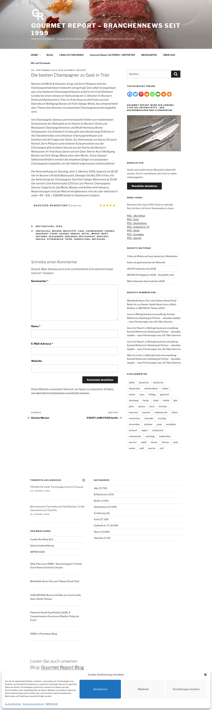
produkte (171, 424)
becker (57, 231)
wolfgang (98, 239)
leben (175, 412)
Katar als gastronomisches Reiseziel (146, 262)
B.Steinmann (101, 494)
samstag (150, 436)
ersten (165, 388)
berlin (132, 382)
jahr (176, 400)
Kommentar (39, 281)
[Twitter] (135, 94)
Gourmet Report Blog (62, 667)
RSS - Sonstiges (135, 234)
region (144, 430)
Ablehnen (143, 689)
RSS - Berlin (133, 230)
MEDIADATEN (149, 54)
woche (151, 448)
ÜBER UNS (169, 54)
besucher (144, 382)
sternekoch (55, 239)
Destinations (45, 226)
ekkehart (42, 234)
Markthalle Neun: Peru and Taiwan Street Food (54, 581)
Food (59, 226)
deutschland (151, 388)
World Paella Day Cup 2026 (141, 268)
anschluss (43, 231)
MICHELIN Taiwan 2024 (152, 308)
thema (165, 442)
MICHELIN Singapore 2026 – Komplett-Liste (150, 274)
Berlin (97, 500)
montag (162, 418)
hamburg (133, 400)
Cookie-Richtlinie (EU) (41, 539)
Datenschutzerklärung (33, 704)
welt (141, 448)
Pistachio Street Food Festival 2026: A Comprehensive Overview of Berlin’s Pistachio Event (54, 616)
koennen (133, 412)
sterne (154, 442)
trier (68, 239)
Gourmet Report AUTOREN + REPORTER (112, 54)
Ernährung (99, 513)
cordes (110, 231)
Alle (96, 488)
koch (152, 406)
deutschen (134, 388)
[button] (205, 674)
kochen (163, 406)
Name (35, 326)
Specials (98, 537)
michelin (148, 418)
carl (81, 231)
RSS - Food (133, 219)
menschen (134, 418)
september (165, 436)
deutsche (158, 382)
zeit (161, 448)
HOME (34, 54)
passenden (56, 236)
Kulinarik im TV (102, 525)
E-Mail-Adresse (42, 343)
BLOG (50, 54)
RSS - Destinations (137, 223)
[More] (169, 94)
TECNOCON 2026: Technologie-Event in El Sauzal (56, 486)
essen (132, 394)
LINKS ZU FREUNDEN (71, 54)
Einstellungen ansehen (186, 689)
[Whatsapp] (152, 94)
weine (132, 448)
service (133, 442)
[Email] (158, 94)
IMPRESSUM (52, 704)
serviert (103, 236)
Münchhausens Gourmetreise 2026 (146, 281)
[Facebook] (129, 94)
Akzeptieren (100, 689)
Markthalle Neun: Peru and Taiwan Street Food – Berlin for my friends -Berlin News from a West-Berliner (152, 304)
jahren (141, 406)
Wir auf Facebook (40, 63)
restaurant (87, 236)
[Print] (163, 94)
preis (159, 424)
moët (104, 234)
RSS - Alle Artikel (136, 215)
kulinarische (161, 412)
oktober (41, 236)
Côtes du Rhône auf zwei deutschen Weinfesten (152, 256)
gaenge (64, 234)
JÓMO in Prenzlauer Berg (43, 633)
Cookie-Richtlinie (13, 704)
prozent (133, 430)
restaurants (135, 436)
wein (175, 442)
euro (141, 394)
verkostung (82, 239)
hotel (86, 234)
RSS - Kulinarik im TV (138, 226)
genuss (75, 234)
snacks (41, 239)
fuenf (54, 234)
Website (36, 361)
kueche (146, 412)
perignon (71, 236)
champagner (94, 231)
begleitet (70, 231)
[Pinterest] (141, 94)
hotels (166, 400)
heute (146, 400)
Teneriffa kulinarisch (45, 480)
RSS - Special (134, 238)
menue (95, 234)
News (97, 531)
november (134, 424)
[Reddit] (146, 94)
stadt (143, 442)
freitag (152, 394)
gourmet (164, 394)
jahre (131, 406)
